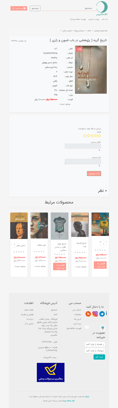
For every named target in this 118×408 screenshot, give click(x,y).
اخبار (55, 314)
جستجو (35, 8)
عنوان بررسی (96, 142)
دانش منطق (20, 245)
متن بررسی (96, 157)
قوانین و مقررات (27, 314)
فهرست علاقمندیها (74, 328)
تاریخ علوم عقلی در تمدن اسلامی (60, 247)
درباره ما (30, 319)
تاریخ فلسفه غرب (81, 245)
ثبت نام (105, 19)
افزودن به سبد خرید (60, 266)
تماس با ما (29, 323)
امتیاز (99, 131)
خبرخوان (88, 314)
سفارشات (77, 314)
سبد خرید (77, 323)
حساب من (77, 309)
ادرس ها (77, 319)
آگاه (55, 48)
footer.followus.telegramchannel (102, 314)
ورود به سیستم (93, 19)
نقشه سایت (28, 309)
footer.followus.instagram (95, 314)
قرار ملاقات (41, 245)
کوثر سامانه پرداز (69, 400)
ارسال (87, 396)
